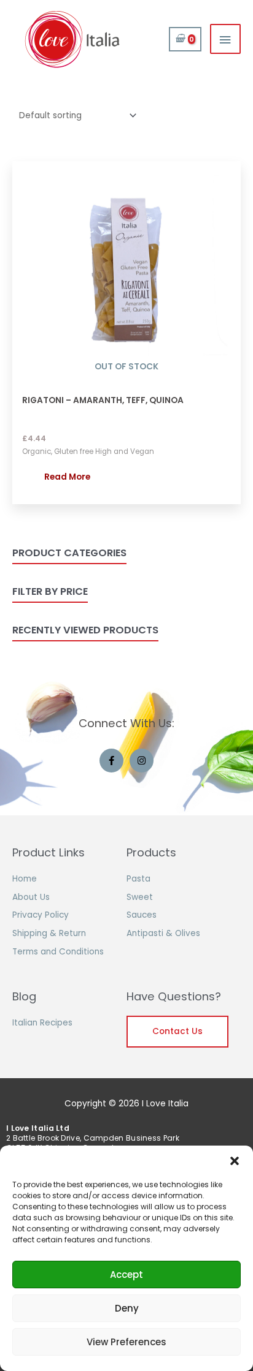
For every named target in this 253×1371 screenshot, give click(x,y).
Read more (67, 477)
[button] (234, 1161)
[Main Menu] (225, 39)
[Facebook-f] (111, 760)
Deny (127, 1308)
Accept (126, 1274)
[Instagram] (142, 760)
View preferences (126, 1341)
